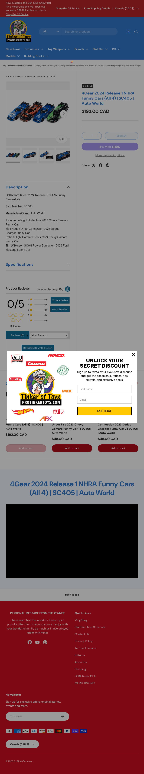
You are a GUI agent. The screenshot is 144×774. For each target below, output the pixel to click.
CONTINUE (104, 410)
